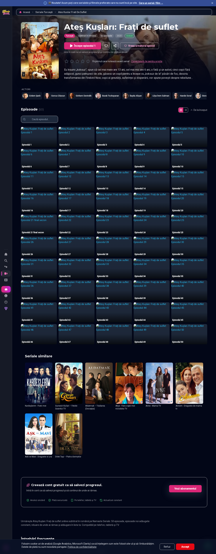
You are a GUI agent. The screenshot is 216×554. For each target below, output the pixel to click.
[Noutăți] (6, 267)
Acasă (26, 12)
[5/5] (88, 61)
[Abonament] (6, 289)
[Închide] (212, 3)
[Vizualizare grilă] (181, 110)
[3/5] (77, 61)
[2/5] (72, 61)
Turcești (69, 36)
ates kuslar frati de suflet (72, 12)
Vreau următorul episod (141, 45)
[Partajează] (115, 46)
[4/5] (82, 61)
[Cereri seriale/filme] (6, 295)
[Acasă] (6, 12)
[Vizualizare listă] (185, 110)
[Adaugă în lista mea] (106, 46)
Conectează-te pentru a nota (146, 61)
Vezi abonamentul (185, 488)
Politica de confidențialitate (82, 547)
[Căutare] (6, 260)
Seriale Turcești (44, 12)
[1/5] (66, 61)
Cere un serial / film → (151, 3)
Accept (185, 546)
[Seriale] (6, 273)
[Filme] (6, 280)
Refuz (167, 546)
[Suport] (6, 302)
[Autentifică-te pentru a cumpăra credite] (6, 308)
